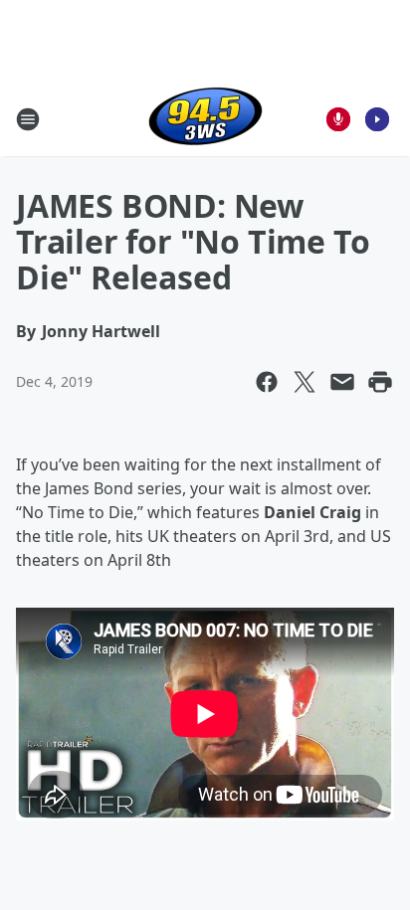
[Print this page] (380, 382)
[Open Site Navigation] (28, 119)
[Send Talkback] (338, 119)
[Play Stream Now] (377, 119)
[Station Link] (205, 119)
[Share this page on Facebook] (267, 382)
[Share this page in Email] (342, 382)
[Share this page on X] (304, 382)
